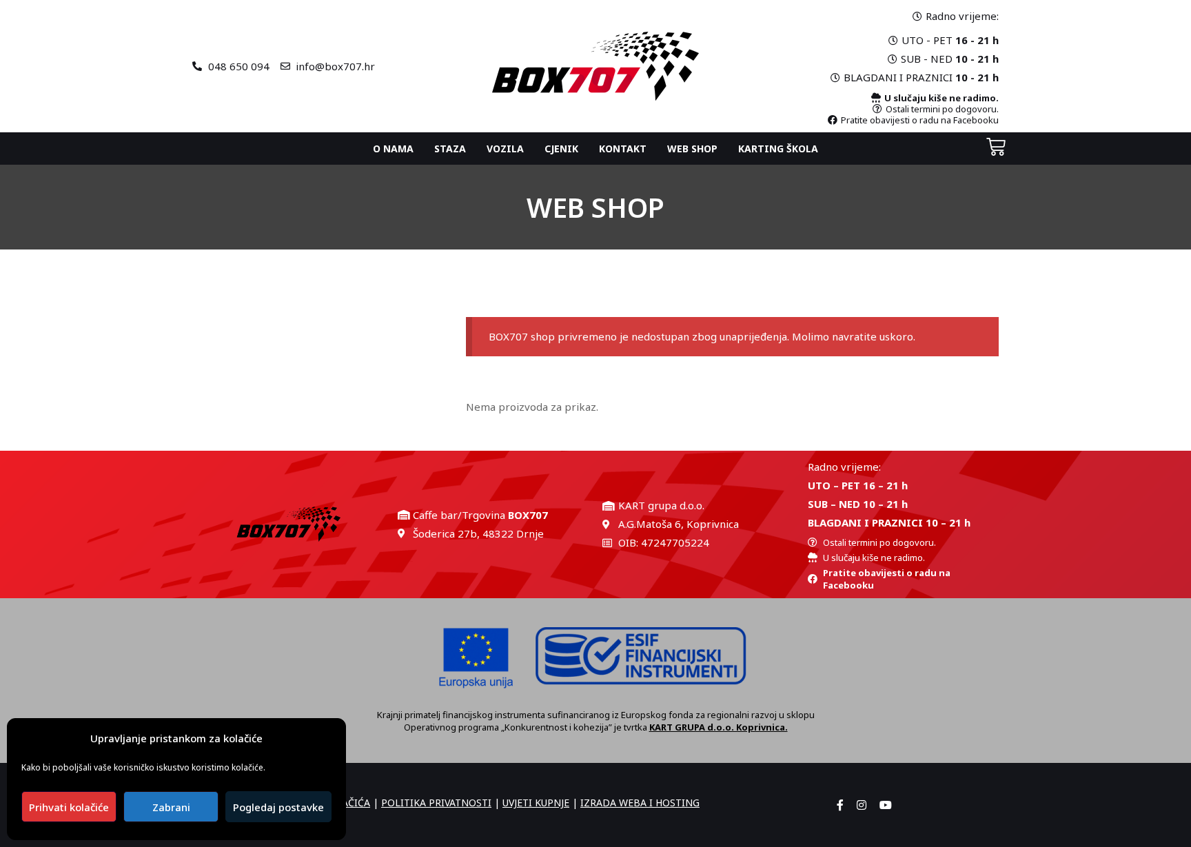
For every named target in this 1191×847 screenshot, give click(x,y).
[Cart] (996, 146)
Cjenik (561, 148)
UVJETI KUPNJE (535, 802)
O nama (393, 148)
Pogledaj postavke (278, 807)
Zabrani (171, 807)
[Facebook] (840, 804)
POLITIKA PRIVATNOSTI (436, 802)
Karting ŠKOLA (778, 148)
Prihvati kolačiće (69, 807)
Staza (450, 148)
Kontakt (623, 148)
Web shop (692, 148)
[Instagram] (861, 804)
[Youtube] (885, 804)
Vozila (505, 148)
